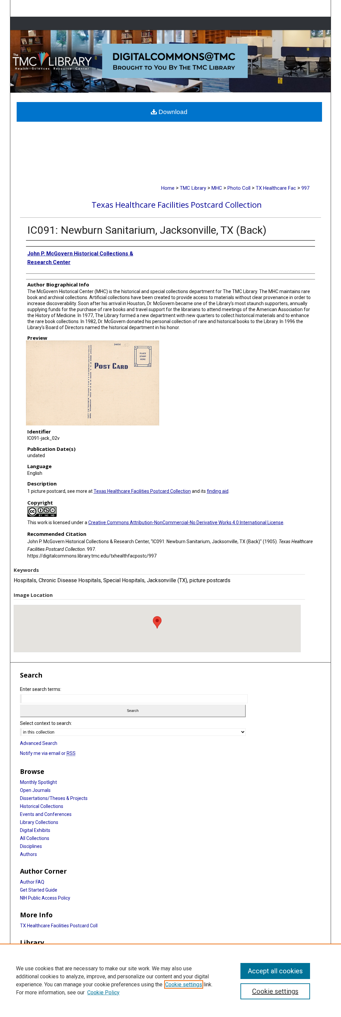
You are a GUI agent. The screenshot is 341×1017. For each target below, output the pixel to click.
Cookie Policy (103, 992)
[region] (170, 980)
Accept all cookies (275, 971)
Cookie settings (183, 984)
